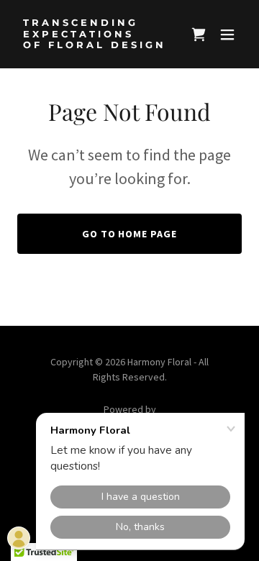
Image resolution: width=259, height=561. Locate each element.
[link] (95, 44)
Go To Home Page (130, 233)
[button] (227, 34)
